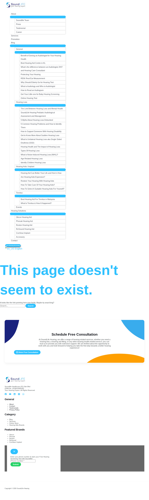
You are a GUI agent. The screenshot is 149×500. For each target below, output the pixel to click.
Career (19, 32)
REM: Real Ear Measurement (33, 78)
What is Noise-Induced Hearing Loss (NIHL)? (39, 155)
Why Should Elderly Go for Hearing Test (37, 82)
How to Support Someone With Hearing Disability (41, 131)
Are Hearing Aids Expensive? (33, 177)
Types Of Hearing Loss (30, 151)
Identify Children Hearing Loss (33, 163)
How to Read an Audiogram (32, 90)
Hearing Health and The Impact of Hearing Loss (40, 147)
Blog (13, 43)
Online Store (14, 423)
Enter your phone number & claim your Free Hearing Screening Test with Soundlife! (29, 458)
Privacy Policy (14, 410)
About (13, 14)
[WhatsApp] (23, 394)
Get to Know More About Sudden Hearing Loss (40, 135)
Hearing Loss (21, 102)
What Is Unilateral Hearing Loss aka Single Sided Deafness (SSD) (41, 141)
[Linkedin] (15, 394)
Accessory (20, 237)
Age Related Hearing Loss (32, 159)
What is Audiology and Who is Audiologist (38, 86)
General (19, 49)
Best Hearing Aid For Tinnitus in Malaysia (38, 199)
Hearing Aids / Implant (25, 167)
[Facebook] (6, 394)
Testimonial (20, 28)
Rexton (12, 438)
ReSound (12, 440)
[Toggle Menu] (38, 17)
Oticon (11, 435)
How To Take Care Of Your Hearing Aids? (38, 185)
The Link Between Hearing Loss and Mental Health (42, 109)
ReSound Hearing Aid (25, 229)
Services (14, 36)
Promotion (15, 39)
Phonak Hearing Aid (24, 221)
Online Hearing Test (29, 98)
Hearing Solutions (18, 211)
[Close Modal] (14, 451)
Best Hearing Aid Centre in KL (33, 63)
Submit (16, 464)
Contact (14, 241)
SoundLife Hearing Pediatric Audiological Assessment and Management (38, 114)
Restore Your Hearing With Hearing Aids (37, 181)
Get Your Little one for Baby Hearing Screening (40, 94)
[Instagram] (19, 394)
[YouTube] (10, 394)
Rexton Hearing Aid (24, 225)
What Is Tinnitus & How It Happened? (36, 203)
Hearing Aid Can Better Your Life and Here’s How (41, 173)
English (18, 248)
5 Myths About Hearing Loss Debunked (37, 120)
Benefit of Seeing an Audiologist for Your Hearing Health (41, 57)
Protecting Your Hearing (31, 74)
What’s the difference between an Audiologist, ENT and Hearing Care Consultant (42, 68)
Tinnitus (19, 193)
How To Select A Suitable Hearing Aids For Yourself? (42, 189)
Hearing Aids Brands (16, 425)
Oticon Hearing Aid (24, 217)
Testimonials (13, 408)
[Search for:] (12, 306)
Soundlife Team (22, 20)
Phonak (12, 436)
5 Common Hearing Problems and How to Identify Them (41, 125)
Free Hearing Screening (13, 245)
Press (18, 24)
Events (19, 207)
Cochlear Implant (23, 233)
